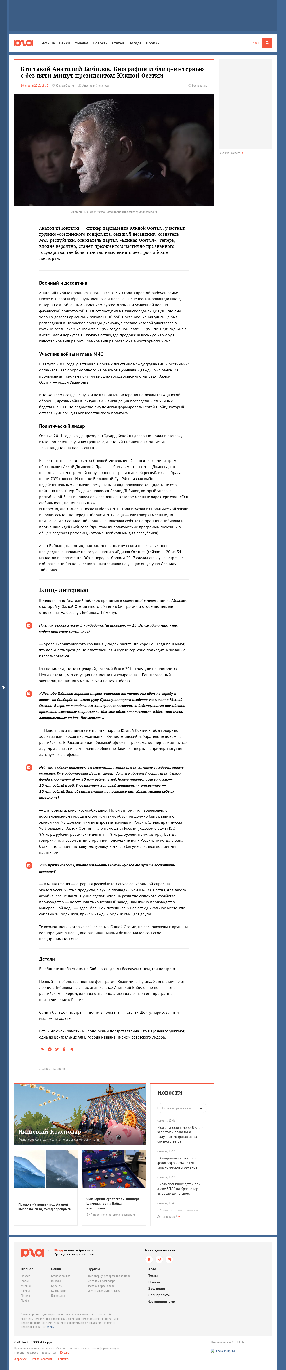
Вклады (56, 1281)
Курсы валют (59, 1291)
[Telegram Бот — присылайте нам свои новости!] (169, 1259)
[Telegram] (159, 1259)
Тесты (153, 1275)
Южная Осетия (65, 86)
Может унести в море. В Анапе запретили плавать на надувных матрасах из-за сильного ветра (180, 1134)
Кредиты (56, 1286)
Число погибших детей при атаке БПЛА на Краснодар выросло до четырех (178, 1189)
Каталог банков (60, 1276)
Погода (134, 43)
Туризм (94, 1269)
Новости (100, 43)
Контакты (64, 1359)
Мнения (81, 43)
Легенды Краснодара (101, 1281)
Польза (154, 1282)
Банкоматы (58, 1296)
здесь (50, 1327)
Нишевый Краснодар (49, 1131)
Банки (64, 43)
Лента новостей (167, 1217)
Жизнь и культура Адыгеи (104, 1291)
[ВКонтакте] (149, 1259)
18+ (256, 43)
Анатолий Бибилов (52, 1069)
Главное (27, 1269)
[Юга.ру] (23, 43)
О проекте (20, 1359)
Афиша (48, 43)
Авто (152, 1269)
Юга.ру (58, 1250)
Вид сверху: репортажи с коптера (109, 1276)
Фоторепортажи (161, 1301)
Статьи (118, 43)
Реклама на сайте (229, 153)
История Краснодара (101, 1286)
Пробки (153, 43)
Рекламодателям (42, 1359)
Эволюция (156, 1288)
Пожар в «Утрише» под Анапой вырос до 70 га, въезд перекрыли (44, 1206)
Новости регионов (176, 1108)
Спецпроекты (159, 1295)
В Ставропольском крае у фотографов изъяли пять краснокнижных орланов (177, 1163)
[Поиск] (267, 43)
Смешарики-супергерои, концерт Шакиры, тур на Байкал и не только (112, 1203)
